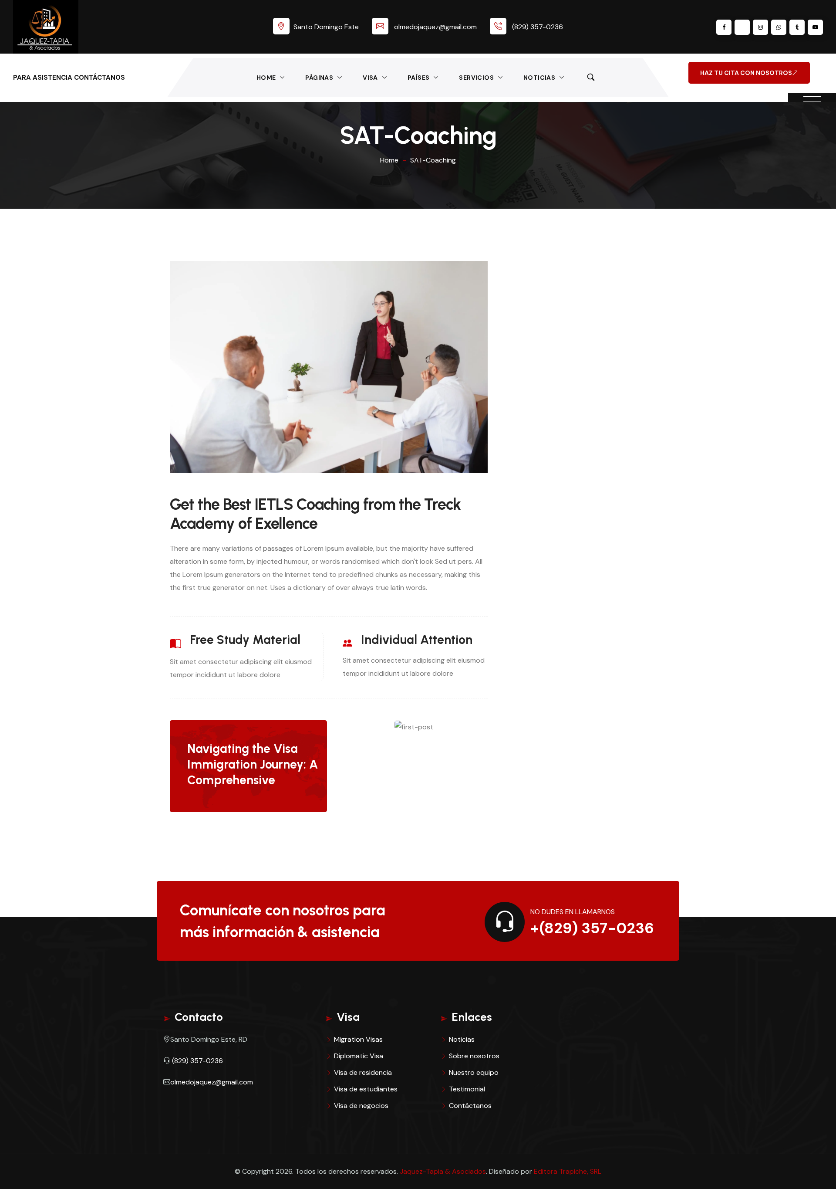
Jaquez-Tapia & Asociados (443, 1171)
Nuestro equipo (474, 1072)
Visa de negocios (361, 1105)
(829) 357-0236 (537, 26)
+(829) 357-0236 (592, 928)
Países (418, 77)
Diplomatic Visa (358, 1055)
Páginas (319, 77)
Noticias (539, 77)
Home (266, 77)
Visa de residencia (363, 1072)
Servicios (476, 77)
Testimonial (467, 1089)
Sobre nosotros (474, 1055)
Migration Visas (358, 1039)
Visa (370, 77)
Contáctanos (470, 1105)
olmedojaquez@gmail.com (435, 26)
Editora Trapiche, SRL (567, 1171)
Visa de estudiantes (366, 1089)
